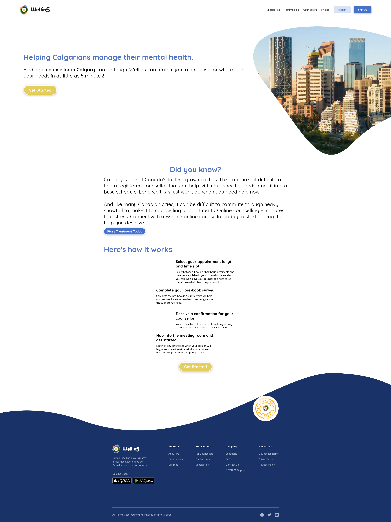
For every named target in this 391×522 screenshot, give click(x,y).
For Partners (203, 459)
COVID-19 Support (236, 470)
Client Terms (266, 459)
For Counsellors (204, 453)
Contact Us (232, 464)
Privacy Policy (267, 464)
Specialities (202, 464)
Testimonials (175, 459)
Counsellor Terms (269, 453)
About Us (173, 453)
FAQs (229, 459)
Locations (231, 453)
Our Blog (173, 464)
